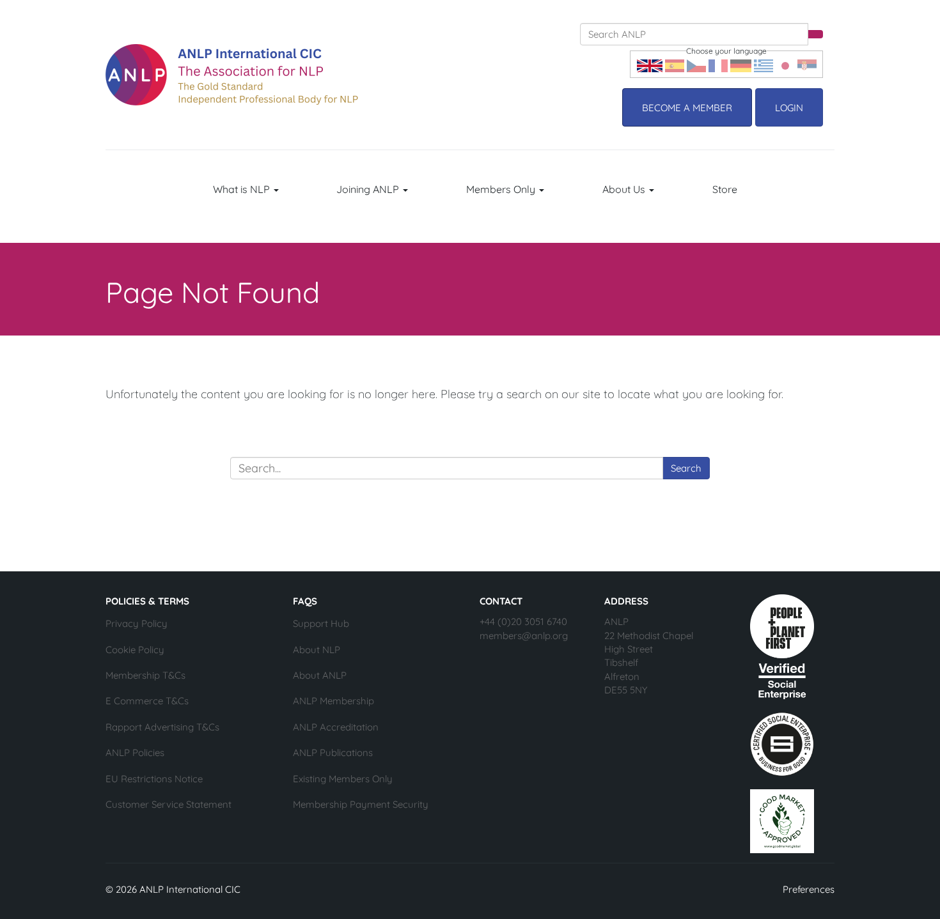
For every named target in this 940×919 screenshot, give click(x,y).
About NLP (316, 650)
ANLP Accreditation (336, 727)
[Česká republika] (696, 64)
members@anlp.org (524, 635)
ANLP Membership (333, 701)
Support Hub (321, 623)
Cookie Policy (135, 650)
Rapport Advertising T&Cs (162, 727)
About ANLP (320, 675)
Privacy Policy (137, 623)
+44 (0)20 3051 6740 (523, 621)
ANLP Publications (333, 752)
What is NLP (242, 189)
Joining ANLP (369, 189)
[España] (674, 64)
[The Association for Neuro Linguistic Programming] (232, 75)
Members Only (502, 189)
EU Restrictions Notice (154, 779)
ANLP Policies (135, 752)
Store (724, 189)
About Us (625, 189)
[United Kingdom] (649, 64)
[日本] (785, 64)
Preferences (808, 889)
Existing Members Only (343, 779)
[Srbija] (807, 64)
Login (789, 108)
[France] (718, 64)
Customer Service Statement (168, 804)
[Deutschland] (740, 64)
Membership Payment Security (360, 804)
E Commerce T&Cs (147, 701)
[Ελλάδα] (763, 64)
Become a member (687, 108)
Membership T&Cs (145, 675)
